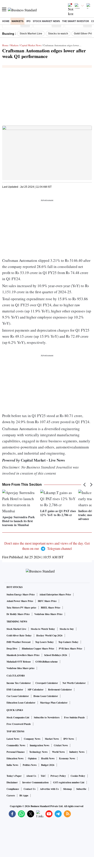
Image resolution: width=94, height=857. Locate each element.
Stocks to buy (67, 628)
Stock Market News (46, 21)
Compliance (13, 789)
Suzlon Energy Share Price (21, 594)
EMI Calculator (15, 689)
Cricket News (61, 745)
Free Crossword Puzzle (19, 724)
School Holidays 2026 (55, 655)
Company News (32, 738)
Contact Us (29, 789)
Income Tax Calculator (19, 683)
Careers (11, 795)
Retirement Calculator (60, 689)
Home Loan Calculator (45, 696)
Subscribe (81, 789)
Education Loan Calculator (21, 702)
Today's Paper (14, 775)
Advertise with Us (49, 789)
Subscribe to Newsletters (46, 717)
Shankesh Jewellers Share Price (23, 655)
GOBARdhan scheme (46, 661)
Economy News (67, 758)
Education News (15, 758)
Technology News (38, 751)
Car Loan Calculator (18, 696)
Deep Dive (12, 648)
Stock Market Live (31, 33)
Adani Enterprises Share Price (55, 594)
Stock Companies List (18, 717)
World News (58, 751)
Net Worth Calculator (74, 683)
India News (12, 765)
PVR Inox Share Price (70, 648)
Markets (17, 21)
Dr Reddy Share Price (18, 614)
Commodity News (16, 745)
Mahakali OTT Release (19, 661)
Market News (52, 738)
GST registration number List (68, 782)
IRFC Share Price (47, 601)
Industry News (76, 751)
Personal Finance (16, 751)
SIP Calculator (36, 689)
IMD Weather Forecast (19, 642)
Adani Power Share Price (20, 601)
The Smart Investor (75, 21)
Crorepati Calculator (46, 683)
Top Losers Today (44, 642)
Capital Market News (30, 45)
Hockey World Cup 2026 (49, 635)
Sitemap (67, 789)
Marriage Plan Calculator (54, 702)
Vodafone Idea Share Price (48, 614)
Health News (47, 758)
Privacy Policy (58, 775)
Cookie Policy (78, 775)
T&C (43, 775)
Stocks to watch (58, 33)
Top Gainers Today (68, 642)
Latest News (13, 738)
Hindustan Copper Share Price (38, 648)
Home (5, 21)
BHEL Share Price (50, 607)
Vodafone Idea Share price (21, 668)
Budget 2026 (47, 765)
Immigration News (39, 745)
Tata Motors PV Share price (21, 607)
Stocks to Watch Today (43, 628)
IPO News (68, 738)
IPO (28, 21)
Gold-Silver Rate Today (19, 635)
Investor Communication (35, 782)
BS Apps (23, 795)
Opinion (32, 758)
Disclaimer (12, 782)
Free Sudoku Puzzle (74, 717)
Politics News (30, 765)
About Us (31, 775)
